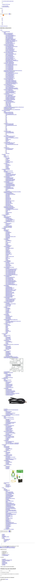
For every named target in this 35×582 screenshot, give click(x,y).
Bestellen (6, 579)
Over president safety (7, 539)
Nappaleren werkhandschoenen (10, 43)
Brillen (7, 501)
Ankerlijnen (7, 463)
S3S (6, 117)
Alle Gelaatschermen (9, 426)
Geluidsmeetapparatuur (7, 409)
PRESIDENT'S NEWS (5, 536)
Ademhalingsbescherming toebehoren (9, 207)
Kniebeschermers (8, 139)
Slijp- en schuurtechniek (7, 344)
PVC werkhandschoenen (9, 55)
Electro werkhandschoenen (8, 100)
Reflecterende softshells (9, 296)
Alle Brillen (7, 419)
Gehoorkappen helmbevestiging (10, 390)
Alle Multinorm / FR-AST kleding (11, 303)
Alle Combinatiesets (9, 442)
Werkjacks (7, 249)
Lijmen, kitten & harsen (7, 357)
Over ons (3, 538)
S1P (6, 115)
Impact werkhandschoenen (8, 84)
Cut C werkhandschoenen (9, 67)
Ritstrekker (7, 330)
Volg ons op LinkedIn (4, 547)
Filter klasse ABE (8, 198)
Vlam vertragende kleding (7, 275)
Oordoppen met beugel (9, 384)
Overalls (7, 159)
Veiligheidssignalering (7, 356)
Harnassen (5, 451)
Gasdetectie (5, 345)
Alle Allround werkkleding (10, 248)
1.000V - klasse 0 (8, 103)
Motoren (7, 189)
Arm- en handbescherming (6, 31)
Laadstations (7, 214)
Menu (5, 32)
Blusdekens (7, 355)
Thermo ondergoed (8, 265)
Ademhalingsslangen (9, 212)
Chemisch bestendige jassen (10, 301)
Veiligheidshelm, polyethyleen (10, 221)
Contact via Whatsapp (11, 547)
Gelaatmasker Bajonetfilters (8, 192)
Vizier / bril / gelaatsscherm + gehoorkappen (12, 443)
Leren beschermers (8, 106)
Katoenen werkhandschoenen (8, 89)
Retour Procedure (4, 563)
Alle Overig (7, 485)
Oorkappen (5, 410)
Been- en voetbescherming (6, 110)
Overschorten (8, 162)
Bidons (7, 376)
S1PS (6, 122)
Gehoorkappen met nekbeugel (10, 394)
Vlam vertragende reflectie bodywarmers (12, 274)
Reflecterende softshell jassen (10, 295)
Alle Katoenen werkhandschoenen (11, 91)
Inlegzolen (7, 140)
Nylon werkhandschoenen (8, 109)
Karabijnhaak (8, 467)
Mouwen (7, 166)
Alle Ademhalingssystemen (10, 188)
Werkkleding (4, 228)
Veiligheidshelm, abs (9, 220)
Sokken (7, 138)
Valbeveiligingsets (6, 482)
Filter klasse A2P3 (8, 199)
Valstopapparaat (8, 450)
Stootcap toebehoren (9, 225)
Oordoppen (5, 380)
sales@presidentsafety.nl (5, 6)
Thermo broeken (8, 264)
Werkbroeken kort (8, 252)
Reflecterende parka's (9, 294)
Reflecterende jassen (9, 291)
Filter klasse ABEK (8, 202)
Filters (7, 211)
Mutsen (7, 326)
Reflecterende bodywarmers (10, 292)
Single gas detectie (8, 347)
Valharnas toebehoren (9, 454)
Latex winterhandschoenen (10, 73)
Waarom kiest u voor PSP (6, 560)
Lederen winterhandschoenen (10, 76)
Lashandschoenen (6, 93)
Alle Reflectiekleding (9, 287)
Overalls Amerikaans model (10, 256)
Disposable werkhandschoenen (8, 78)
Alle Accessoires (8, 165)
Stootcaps (5, 222)
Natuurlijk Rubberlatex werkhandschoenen (12, 60)
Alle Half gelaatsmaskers (9, 178)
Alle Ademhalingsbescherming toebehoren (12, 209)
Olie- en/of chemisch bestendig (8, 52)
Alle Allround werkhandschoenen (11, 35)
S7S (6, 130)
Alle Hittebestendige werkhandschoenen (11, 46)
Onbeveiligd (7, 153)
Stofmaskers (6, 171)
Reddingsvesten (8, 322)
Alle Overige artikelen (7, 335)
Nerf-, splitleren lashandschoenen (10, 96)
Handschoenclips (8, 331)
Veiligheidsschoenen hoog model (8, 123)
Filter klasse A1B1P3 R (9, 203)
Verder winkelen (3, 579)
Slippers (7, 135)
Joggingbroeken (8, 260)
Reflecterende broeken (9, 288)
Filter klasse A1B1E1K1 (9, 205)
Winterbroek (7, 244)
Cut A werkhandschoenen (9, 65)
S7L (6, 120)
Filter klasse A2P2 (8, 201)
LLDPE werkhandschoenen (10, 62)
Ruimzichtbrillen (8, 423)
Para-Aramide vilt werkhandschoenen (11, 51)
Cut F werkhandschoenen (9, 69)
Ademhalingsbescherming (6, 169)
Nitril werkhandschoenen (9, 38)
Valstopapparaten (6, 447)
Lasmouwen (7, 312)
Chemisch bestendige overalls (10, 299)
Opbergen (5, 336)
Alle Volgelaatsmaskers (9, 183)
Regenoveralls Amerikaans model (10, 236)
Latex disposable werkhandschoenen (11, 82)
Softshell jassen (8, 250)
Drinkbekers (6, 373)
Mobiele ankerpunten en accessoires (11, 458)
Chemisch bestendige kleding (8, 297)
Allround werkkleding (7, 246)
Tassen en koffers (8, 338)
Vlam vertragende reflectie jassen (10, 271)
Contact (3, 537)
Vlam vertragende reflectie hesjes (10, 273)
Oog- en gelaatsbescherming (6, 415)
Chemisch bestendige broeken (10, 300)
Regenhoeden (8, 237)
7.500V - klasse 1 (8, 104)
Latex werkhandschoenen (9, 36)
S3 (6, 116)
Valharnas (7, 453)
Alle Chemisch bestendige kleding (11, 298)
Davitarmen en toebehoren (9, 459)
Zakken (7, 332)
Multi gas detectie (8, 348)
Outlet (3, 487)
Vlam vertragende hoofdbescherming (11, 281)
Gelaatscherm (8, 168)
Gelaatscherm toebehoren (9, 430)
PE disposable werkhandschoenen (11, 83)
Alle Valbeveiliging (7, 446)
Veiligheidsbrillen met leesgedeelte (11, 422)
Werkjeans (7, 254)
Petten (7, 327)
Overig (7, 210)
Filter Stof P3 (8, 196)
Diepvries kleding (6, 314)
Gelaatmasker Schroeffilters (8, 191)
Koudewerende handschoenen (10, 74)
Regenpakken (8, 233)
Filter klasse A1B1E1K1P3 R (10, 200)
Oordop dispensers (8, 386)
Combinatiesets (6, 440)
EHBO (5, 350)
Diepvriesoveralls (8, 318)
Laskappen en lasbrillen (7, 435)
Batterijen (7, 213)
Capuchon (7, 167)
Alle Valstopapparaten (9, 448)
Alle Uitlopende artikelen (9, 491)
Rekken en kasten (8, 339)
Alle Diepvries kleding (9, 316)
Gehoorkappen (6, 388)
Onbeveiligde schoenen (7, 131)
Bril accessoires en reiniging (8, 431)
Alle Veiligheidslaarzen (9, 149)
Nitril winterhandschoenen (9, 77)
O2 (6, 133)
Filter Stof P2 (8, 195)
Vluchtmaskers (6, 206)
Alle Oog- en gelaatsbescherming (9, 417)
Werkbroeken (8, 251)
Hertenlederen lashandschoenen (10, 99)
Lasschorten (7, 310)
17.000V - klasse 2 (8, 105)
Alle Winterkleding (8, 240)
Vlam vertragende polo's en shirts (10, 280)
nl (2, 11)
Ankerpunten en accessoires (8, 455)
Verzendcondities (4, 562)
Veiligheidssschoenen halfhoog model (9, 142)
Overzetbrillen (8, 421)
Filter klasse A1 (8, 197)
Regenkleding (6, 230)
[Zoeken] (10, 14)
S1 (6, 118)
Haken (5, 465)
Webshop (3, 534)
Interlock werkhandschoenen (10, 92)
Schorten (7, 259)
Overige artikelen (4, 333)
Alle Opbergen (8, 337)
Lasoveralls (7, 309)
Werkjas (7, 257)
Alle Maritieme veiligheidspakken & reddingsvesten (13, 321)
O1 (6, 134)
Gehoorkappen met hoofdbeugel (10, 391)
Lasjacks (7, 313)
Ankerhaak (7, 468)
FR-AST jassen (8, 306)
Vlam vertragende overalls (9, 279)
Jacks (6, 241)
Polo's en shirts (8, 253)
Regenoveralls (8, 235)
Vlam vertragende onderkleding (10, 282)
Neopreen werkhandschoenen (10, 50)
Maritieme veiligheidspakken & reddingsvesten (11, 319)
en (2, 12)
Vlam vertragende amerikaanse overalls (11, 284)
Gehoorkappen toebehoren (9, 392)
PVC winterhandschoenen (9, 75)
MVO (5, 541)
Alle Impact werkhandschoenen (10, 86)
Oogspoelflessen (8, 353)
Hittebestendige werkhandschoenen (9, 44)
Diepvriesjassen (8, 317)
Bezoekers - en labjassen (9, 161)
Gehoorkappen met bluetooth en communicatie (12, 393)
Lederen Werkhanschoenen (10, 49)
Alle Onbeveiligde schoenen (10, 132)
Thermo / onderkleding (7, 261)
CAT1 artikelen (6, 529)
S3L (6, 121)
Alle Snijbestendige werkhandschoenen (11, 64)
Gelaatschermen (6, 424)
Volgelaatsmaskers (6, 181)
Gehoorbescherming (5, 378)
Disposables (4, 154)
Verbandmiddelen (8, 354)
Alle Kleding (8, 158)
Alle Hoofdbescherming (7, 216)
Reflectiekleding (6, 285)
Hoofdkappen (8, 190)
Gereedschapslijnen (8, 464)
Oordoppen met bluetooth (9, 387)
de (2, 9)
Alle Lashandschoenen (9, 95)
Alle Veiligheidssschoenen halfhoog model (12, 144)
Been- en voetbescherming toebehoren (9, 136)
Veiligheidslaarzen (6, 147)
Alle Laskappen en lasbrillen (10, 437)
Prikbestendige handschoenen (8, 70)
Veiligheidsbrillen (8, 420)
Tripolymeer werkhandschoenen (10, 58)
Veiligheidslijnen (6, 460)
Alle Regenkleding (8, 232)
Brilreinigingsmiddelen (9, 434)
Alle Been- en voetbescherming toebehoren (12, 137)
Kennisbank (4, 559)
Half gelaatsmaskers (7, 176)
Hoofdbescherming (8, 218)
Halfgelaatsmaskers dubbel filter (10, 179)
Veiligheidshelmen (6, 217)
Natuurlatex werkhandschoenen (10, 41)
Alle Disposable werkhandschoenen (11, 80)
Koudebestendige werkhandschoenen (9, 71)
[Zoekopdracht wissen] (9, 530)
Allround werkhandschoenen (10, 503)
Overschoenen (8, 160)
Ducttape (7, 343)
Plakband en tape (6, 340)
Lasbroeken (7, 311)
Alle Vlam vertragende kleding (10, 277)
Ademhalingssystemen (7, 186)
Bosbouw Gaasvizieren (9, 428)
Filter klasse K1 (8, 204)
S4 (6, 151)
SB (6, 119)
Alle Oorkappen (8, 412)
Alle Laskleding (8, 308)
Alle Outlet (5, 489)
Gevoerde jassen (8, 242)
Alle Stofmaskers (8, 173)
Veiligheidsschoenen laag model (8, 112)
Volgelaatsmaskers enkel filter (10, 184)
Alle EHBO (7, 351)
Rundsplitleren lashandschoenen (10, 97)
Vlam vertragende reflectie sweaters (11, 270)
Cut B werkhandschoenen (9, 66)
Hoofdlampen (6, 377)
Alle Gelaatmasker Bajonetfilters (10, 194)
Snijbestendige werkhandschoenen (11, 508)
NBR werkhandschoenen (9, 37)
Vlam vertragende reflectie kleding (9, 267)
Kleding (5, 156)
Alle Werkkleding (6, 229)
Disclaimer (3, 561)
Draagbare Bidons (8, 375)
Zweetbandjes (6, 372)
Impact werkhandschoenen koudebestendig (12, 88)
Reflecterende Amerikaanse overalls (11, 289)
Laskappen (7, 439)
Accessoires (5, 108)
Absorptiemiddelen (6, 371)
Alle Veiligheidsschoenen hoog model (11, 125)
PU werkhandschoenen (9, 42)
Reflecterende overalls (9, 293)
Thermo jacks (8, 266)
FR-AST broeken (8, 304)
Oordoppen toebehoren (9, 385)
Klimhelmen (6, 226)
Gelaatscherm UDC (9, 429)
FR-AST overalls (8, 305)
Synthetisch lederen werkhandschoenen (11, 40)
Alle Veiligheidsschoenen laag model (11, 114)
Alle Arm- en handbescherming (8, 33)
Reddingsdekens (8, 352)
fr (2, 10)
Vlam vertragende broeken (9, 278)
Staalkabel (7, 449)
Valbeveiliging (4, 444)
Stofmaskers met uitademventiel (10, 175)
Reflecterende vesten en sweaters (10, 290)
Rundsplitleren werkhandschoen (10, 39)
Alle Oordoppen (8, 382)
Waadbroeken (8, 238)
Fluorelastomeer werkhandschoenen (11, 59)
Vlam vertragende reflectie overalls (11, 269)
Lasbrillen (7, 438)
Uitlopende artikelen (7, 490)
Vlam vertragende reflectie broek (10, 272)
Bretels (7, 329)
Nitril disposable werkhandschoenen (11, 81)
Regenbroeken (8, 234)
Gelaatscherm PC (8, 427)
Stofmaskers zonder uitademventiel (11, 174)
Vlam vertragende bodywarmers (10, 283)
